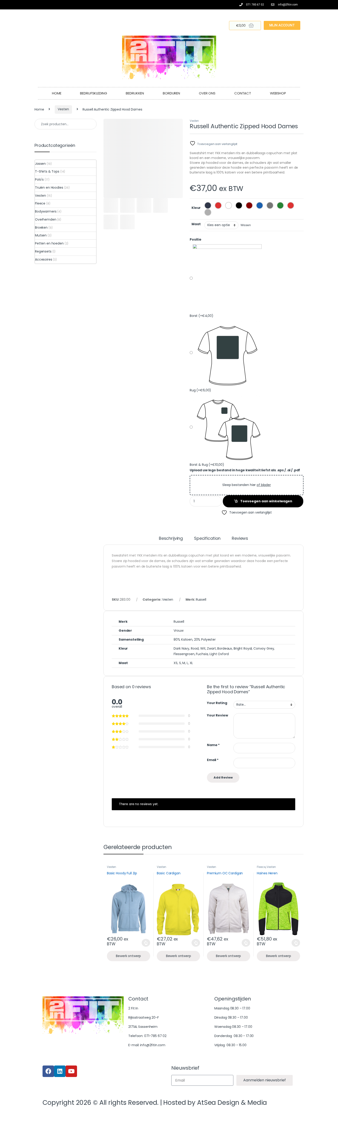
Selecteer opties (142, 943)
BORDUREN (171, 93)
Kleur (196, 208)
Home (39, 109)
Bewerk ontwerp (128, 956)
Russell (201, 599)
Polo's (39, 179)
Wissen (246, 225)
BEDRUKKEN (135, 93)
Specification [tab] (207, 538)
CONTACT (242, 93)
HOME (56, 93)
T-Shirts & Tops (47, 171)
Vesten (63, 109)
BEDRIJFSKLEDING (93, 93)
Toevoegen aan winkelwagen (266, 501)
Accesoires (43, 259)
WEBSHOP (278, 93)
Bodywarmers (45, 211)
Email (212, 760)
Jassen (40, 163)
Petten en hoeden (49, 243)
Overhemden (45, 219)
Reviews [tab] (240, 538)
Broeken (41, 227)
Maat (196, 224)
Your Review (217, 715)
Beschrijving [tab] (171, 538)
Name (213, 745)
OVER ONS (207, 93)
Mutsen (41, 235)
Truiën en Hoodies (49, 187)
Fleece (261, 867)
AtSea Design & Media (232, 1102)
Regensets (43, 251)
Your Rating (217, 703)
